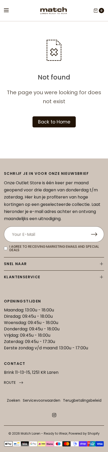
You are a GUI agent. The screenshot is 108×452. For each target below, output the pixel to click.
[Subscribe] (97, 234)
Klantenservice (22, 277)
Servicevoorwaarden (41, 400)
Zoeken (13, 400)
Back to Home (54, 122)
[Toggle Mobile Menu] (9, 10)
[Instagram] (54, 415)
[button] (13, 382)
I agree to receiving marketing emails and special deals (54, 248)
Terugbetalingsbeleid (82, 400)
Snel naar (15, 263)
